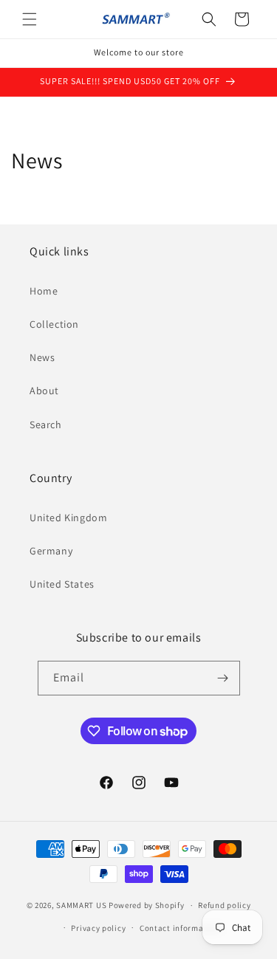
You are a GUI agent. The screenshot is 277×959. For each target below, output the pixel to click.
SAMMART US (81, 905)
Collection (54, 324)
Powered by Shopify (147, 905)
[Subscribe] (223, 678)
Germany (51, 550)
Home (44, 291)
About (44, 390)
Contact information (179, 928)
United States (62, 584)
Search (46, 424)
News (42, 357)
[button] (29, 19)
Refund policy (224, 905)
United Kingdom (68, 517)
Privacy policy (98, 928)
